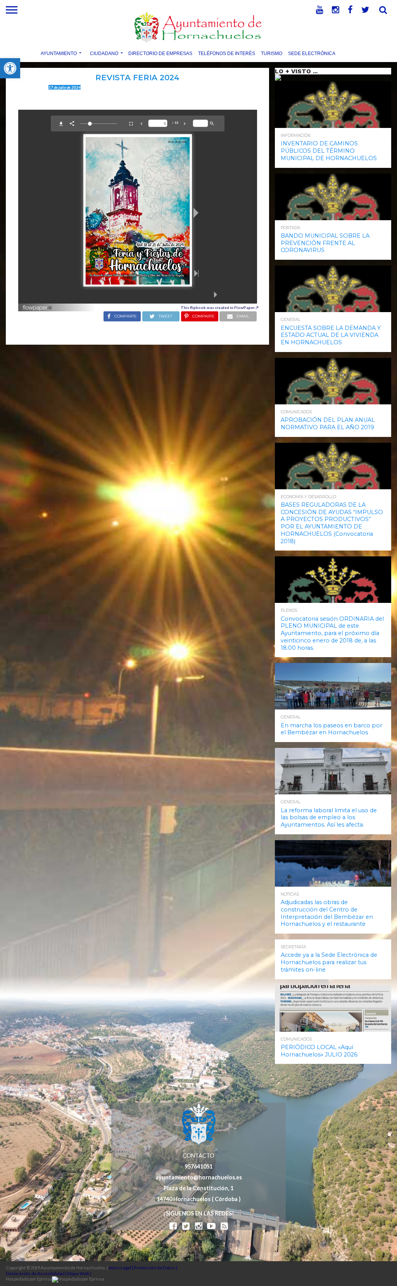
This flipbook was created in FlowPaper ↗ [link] (220, 307)
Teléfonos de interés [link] (226, 53)
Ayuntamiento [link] (59, 53)
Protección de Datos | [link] (155, 1267)
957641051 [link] (198, 1166)
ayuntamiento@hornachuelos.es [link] (198, 1177)
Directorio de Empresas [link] (160, 53)
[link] (10, 68)
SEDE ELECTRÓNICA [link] (311, 53)
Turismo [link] (271, 53)
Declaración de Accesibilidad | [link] (36, 1273)
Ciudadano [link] (104, 53)
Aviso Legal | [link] (121, 1267)
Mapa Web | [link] (79, 1273)
